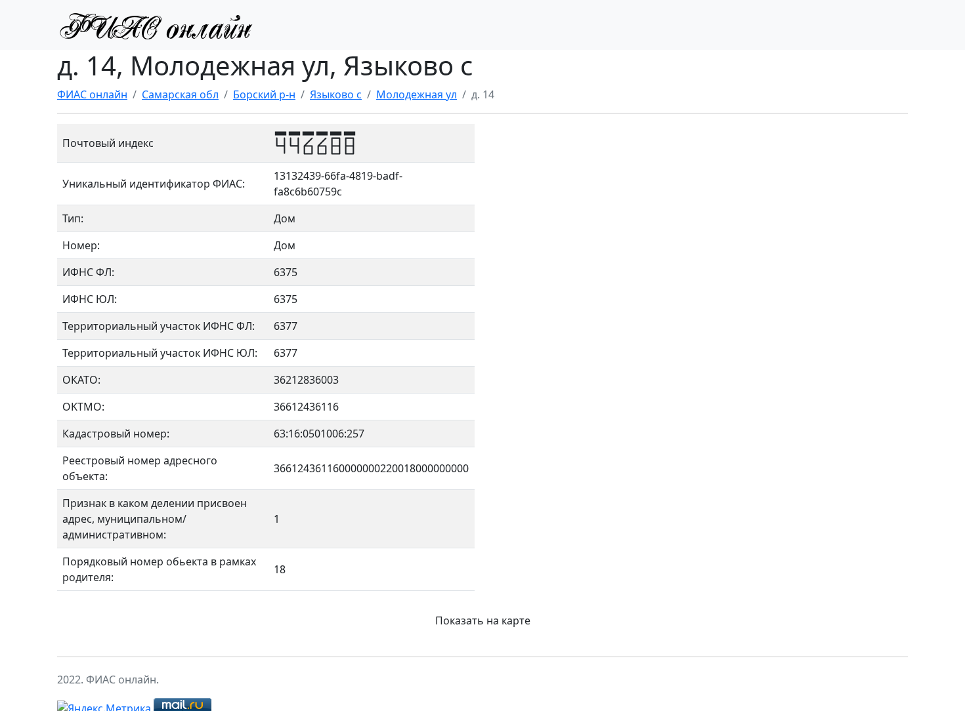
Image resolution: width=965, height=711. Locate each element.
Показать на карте (482, 620)
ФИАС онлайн (92, 94)
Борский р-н (264, 94)
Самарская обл (180, 94)
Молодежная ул (416, 94)
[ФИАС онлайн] (155, 25)
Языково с (336, 94)
